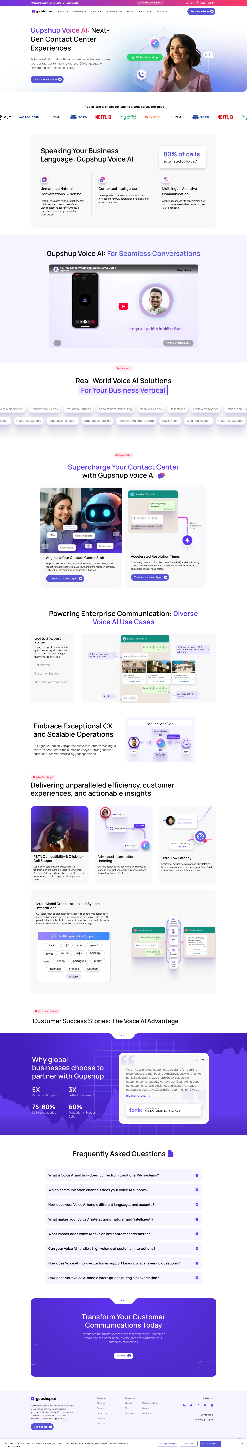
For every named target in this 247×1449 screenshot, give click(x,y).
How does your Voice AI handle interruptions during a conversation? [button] (103, 1277)
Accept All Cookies (210, 1443)
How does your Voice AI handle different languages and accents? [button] (101, 1204)
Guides (145, 1408)
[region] (123, 1444)
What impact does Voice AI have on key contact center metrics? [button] (100, 1233)
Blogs (127, 1408)
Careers (100, 1408)
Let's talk (121, 1355)
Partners (101, 1423)
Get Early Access (71, 2)
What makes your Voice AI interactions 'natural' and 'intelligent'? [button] (100, 1219)
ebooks (128, 1403)
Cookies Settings (167, 1443)
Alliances (101, 1418)
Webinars (146, 1413)
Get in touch (41, 1426)
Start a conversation (45, 79)
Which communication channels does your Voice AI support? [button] (98, 1189)
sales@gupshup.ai (204, 1419)
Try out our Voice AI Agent (63, 578)
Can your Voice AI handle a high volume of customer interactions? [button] (101, 1248)
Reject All (189, 1443)
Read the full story (136, 1096)
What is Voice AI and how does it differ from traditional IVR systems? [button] (103, 1175)
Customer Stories (150, 1403)
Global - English (207, 2)
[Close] (242, 1444)
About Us (101, 1403)
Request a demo (200, 11)
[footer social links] (184, 1405)
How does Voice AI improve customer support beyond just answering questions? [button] (114, 1263)
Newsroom (102, 1413)
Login (190, 2)
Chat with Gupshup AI (149, 2)
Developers (130, 1413)
